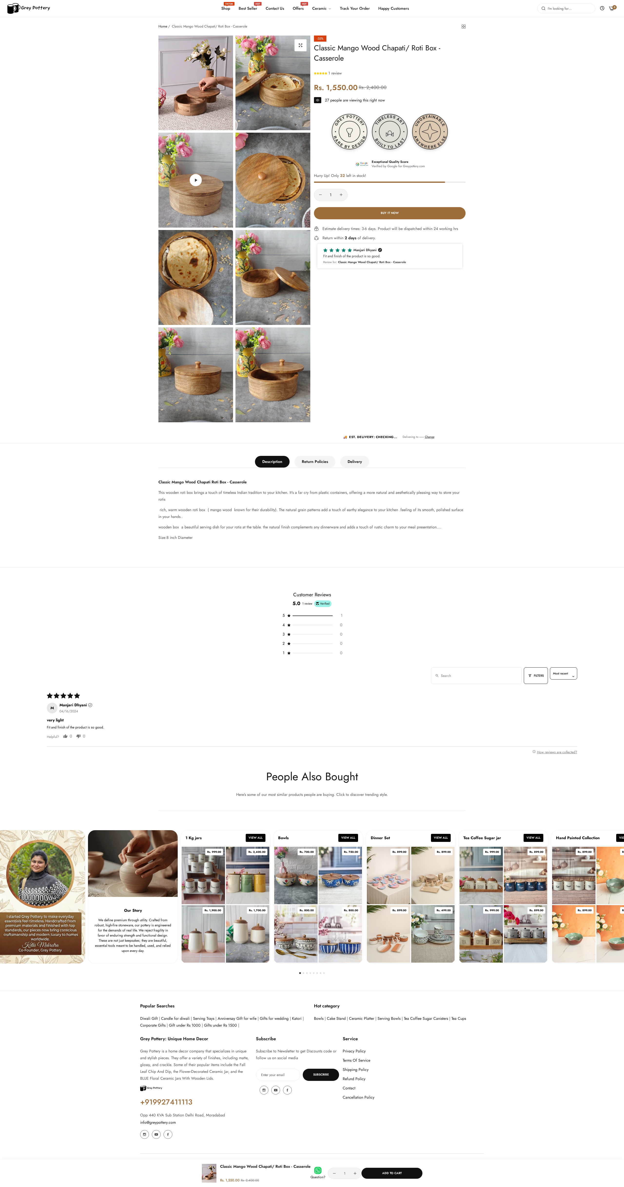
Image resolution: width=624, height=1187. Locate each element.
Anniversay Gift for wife (237, 1018)
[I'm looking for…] (542, 8)
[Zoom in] (300, 45)
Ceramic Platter (361, 1018)
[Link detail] (144, 1134)
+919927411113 (166, 1102)
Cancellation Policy (358, 1097)
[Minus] (320, 194)
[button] (321, 73)
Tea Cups (458, 1018)
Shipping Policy (356, 1069)
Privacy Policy (354, 1051)
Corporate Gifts (153, 1025)
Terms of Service (356, 1060)
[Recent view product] (602, 8)
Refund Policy (354, 1079)
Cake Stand (336, 1018)
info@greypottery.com (158, 1122)
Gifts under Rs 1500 (220, 1025)
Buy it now (390, 213)
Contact (349, 1088)
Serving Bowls (390, 1018)
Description (272, 461)
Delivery (355, 461)
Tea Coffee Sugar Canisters (426, 1018)
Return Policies (315, 461)
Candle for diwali (175, 1018)
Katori (297, 1018)
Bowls (318, 1018)
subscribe (321, 1074)
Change (429, 437)
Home (162, 26)
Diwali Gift (149, 1018)
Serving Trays (203, 1018)
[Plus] (341, 194)
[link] (321, 8)
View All (256, 838)
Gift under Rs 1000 (185, 1025)
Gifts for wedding (274, 1018)
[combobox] (566, 8)
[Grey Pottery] (28, 8)
